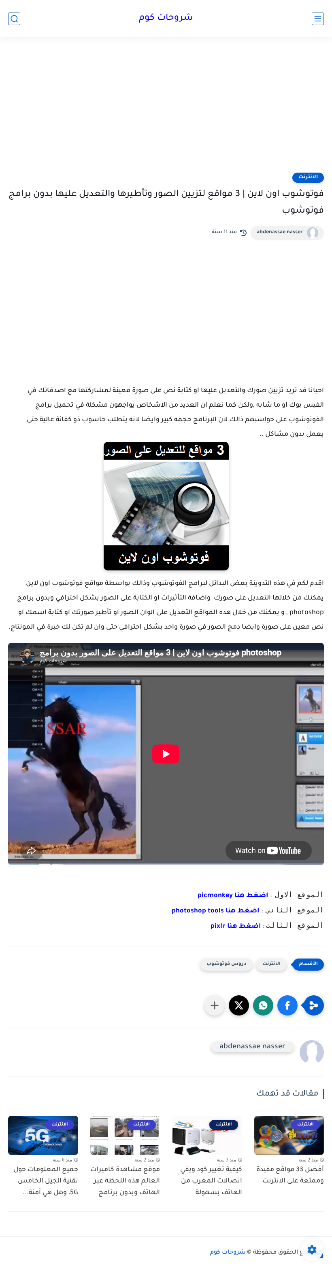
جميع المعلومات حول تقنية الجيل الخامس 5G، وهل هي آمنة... (45, 1181)
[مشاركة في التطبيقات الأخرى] (214, 1005)
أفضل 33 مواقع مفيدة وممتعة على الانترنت (290, 1175)
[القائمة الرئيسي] (318, 19)
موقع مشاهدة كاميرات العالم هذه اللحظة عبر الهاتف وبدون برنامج (125, 1181)
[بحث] (14, 19)
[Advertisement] (166, 110)
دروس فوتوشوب (226, 964)
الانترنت (308, 177)
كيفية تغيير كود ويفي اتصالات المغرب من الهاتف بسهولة (211, 1181)
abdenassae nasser (280, 232)
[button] (287, 1005)
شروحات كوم (166, 18)
